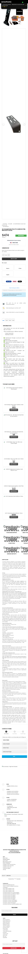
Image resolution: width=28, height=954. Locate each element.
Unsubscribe (14, 948)
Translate (18, 879)
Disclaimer (4, 696)
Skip (14, 756)
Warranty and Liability (6, 690)
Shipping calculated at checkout (7, 580)
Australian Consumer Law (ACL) (11, 566)
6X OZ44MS (10, 223)
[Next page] (24, 124)
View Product (13, 409)
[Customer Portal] (19, 1)
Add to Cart (14, 258)
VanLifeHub (5, 937)
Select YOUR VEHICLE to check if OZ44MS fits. (15, 312)
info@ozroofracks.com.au (12, 786)
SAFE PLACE (22, 582)
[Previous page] (3, 124)
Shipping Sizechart (18, 642)
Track (14, 914)
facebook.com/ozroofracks (12, 792)
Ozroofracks (6, 2)
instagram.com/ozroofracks (12, 791)
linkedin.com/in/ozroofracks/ (13, 794)
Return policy (5, 680)
